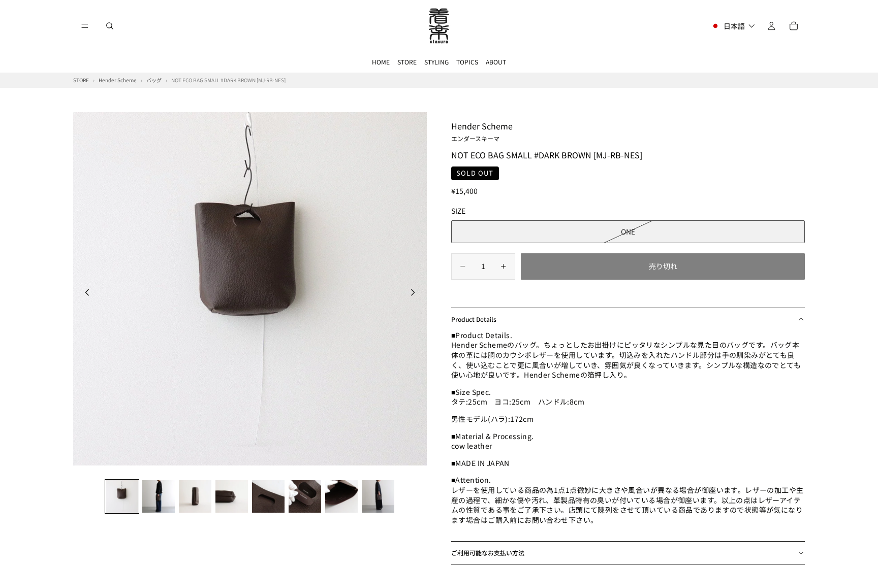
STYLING (436, 61)
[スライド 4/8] (231, 496)
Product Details (473, 319)
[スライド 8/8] (378, 496)
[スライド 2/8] (158, 496)
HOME (381, 61)
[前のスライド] (84, 293)
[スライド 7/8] (341, 496)
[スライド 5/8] (268, 496)
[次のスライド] (415, 293)
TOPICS (467, 61)
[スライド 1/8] (122, 496)
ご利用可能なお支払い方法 (487, 552)
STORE (407, 61)
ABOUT (496, 61)
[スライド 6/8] (305, 496)
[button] (733, 26)
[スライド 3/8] (195, 496)
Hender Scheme (482, 131)
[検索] (110, 26)
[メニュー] (85, 26)
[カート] (793, 26)
